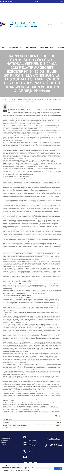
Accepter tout (58, 468)
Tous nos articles (31, 47)
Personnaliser (40, 468)
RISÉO (62, 1)
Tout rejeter (49, 468)
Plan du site (3, 444)
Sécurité (10, 419)
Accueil (4, 98)
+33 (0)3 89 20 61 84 (32, 451)
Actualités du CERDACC (47, 47)
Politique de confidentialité (6, 438)
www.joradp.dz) (6, 163)
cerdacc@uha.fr (31, 457)
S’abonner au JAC (5, 436)
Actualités (61, 47)
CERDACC (36, 1)
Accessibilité (3, 442)
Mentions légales (4, 440)
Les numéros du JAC (15, 47)
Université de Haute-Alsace (6, 1)
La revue (2, 47)
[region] (32, 467)
